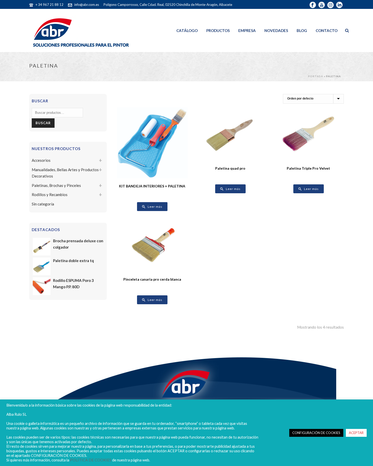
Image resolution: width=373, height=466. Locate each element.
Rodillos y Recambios (49, 194)
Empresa (247, 30)
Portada (315, 76)
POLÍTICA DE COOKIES (90, 460)
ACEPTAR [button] (356, 433)
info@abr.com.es (86, 5)
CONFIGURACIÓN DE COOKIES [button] (316, 433)
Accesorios (41, 160)
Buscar (43, 123)
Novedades (276, 30)
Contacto (326, 30)
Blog (302, 30)
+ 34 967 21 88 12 (49, 5)
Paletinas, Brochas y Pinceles (56, 185)
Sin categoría (43, 204)
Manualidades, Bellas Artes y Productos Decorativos (65, 172)
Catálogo (187, 30)
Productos (218, 30)
